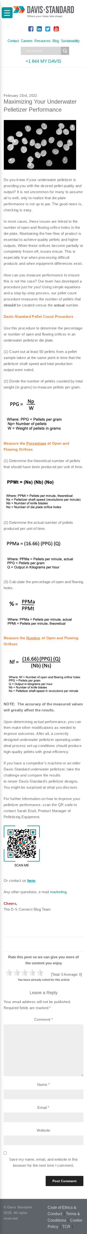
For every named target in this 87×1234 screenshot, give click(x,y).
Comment (43, 1019)
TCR (66, 1227)
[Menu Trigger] (7, 12)
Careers (27, 41)
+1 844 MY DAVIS (43, 61)
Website (43, 1130)
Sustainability (70, 41)
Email (43, 1107)
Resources (42, 41)
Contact (13, 41)
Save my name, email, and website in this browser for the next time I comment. (43, 1162)
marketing (58, 892)
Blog (55, 41)
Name (43, 1084)
